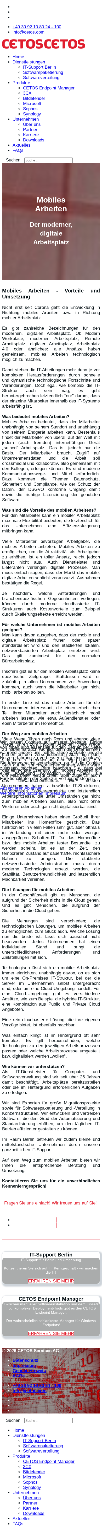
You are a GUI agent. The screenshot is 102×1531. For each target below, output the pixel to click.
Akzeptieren (11, 788)
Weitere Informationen (21, 793)
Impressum (55, 793)
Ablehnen (33, 788)
